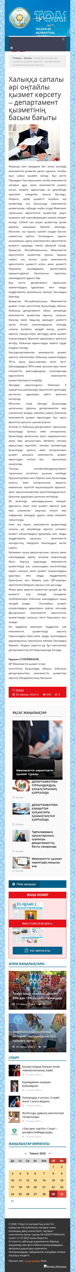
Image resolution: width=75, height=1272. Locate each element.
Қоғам (20, 690)
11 (20, 1180)
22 (53, 1187)
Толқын (37, 18)
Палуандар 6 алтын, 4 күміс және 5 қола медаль (41, 1099)
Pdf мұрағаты (40, 951)
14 (44, 1180)
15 (53, 1180)
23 (61, 1187)
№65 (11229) (37, 923)
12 (27, 1180)
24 (12, 1194)
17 (12, 1187)
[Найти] (63, 39)
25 (20, 1194)
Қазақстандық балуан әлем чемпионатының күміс (41, 1068)
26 (27, 1194)
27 (35, 1194)
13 (35, 1180)
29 (53, 1194)
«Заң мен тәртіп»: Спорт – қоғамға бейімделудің (40, 1130)
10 (12, 1180)
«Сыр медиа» (32, 1261)
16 (61, 1180)
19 (27, 1187)
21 (44, 1187)
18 (20, 1187)
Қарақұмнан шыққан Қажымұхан (36, 1084)
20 (35, 1187)
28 (44, 1194)
